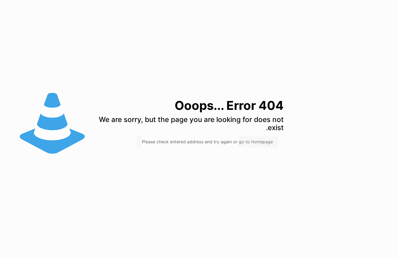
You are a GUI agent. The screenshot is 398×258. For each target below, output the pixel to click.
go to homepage (256, 141)
